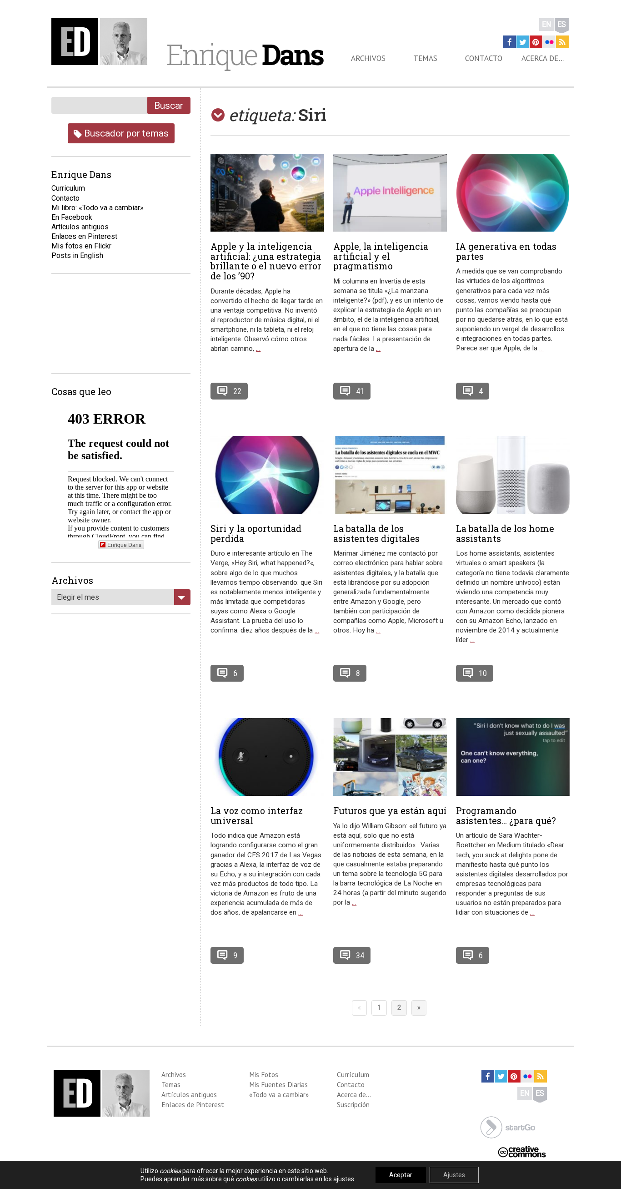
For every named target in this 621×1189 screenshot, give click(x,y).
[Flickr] (549, 41)
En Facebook (71, 217)
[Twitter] (522, 41)
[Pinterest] (536, 41)
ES (561, 24)
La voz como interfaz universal (256, 815)
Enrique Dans (124, 544)
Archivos (368, 58)
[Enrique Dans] (101, 41)
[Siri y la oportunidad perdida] (267, 475)
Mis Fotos (263, 1074)
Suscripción (353, 1104)
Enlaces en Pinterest (84, 236)
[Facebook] (509, 41)
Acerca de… (543, 58)
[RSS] (562, 41)
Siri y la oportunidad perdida (255, 533)
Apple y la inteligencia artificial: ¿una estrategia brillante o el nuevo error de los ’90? (265, 261)
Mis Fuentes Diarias (278, 1084)
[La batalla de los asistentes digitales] (390, 475)
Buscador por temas (125, 133)
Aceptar (400, 1175)
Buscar (168, 105)
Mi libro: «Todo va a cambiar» (97, 207)
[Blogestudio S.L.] (507, 1126)
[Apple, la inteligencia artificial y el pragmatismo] (390, 193)
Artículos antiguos (80, 227)
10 (483, 673)
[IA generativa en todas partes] (513, 193)
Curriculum (68, 188)
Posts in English (77, 255)
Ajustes (454, 1175)
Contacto (483, 58)
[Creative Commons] (522, 1150)
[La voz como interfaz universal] (267, 757)
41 (360, 391)
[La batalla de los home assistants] (513, 475)
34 (360, 955)
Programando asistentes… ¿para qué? (506, 815)
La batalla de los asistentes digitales (376, 533)
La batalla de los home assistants (505, 533)
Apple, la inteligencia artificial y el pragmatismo (380, 256)
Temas (425, 58)
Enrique (244, 54)
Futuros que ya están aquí (389, 810)
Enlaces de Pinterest (192, 1104)
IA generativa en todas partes (506, 251)
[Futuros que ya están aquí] (390, 757)
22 (237, 391)
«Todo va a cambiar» (279, 1094)
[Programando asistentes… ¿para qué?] (513, 757)
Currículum (353, 1074)
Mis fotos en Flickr (81, 246)
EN (546, 24)
